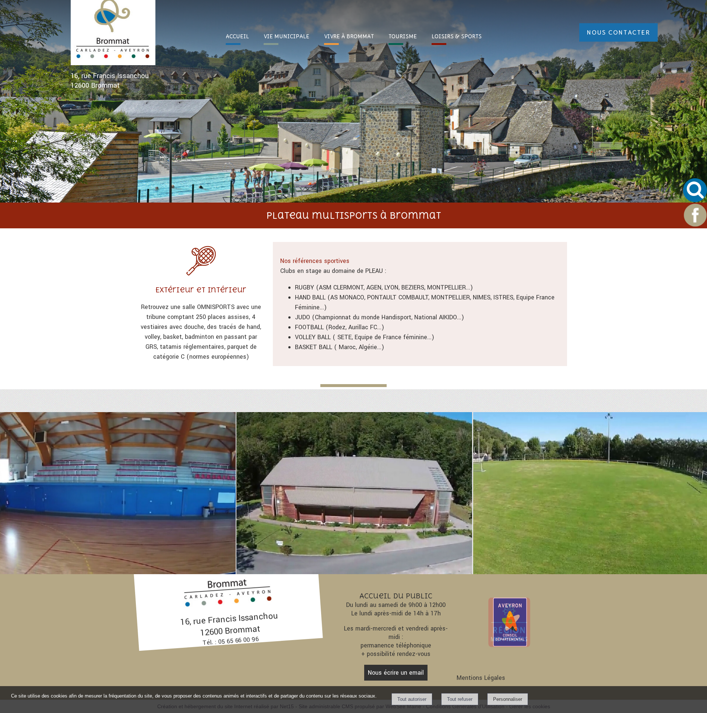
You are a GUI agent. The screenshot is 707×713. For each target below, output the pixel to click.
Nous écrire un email (396, 672)
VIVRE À (349, 36)
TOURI (402, 36)
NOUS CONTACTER (618, 32)
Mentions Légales (481, 678)
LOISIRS (457, 36)
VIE (286, 36)
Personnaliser (507, 699)
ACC (237, 36)
